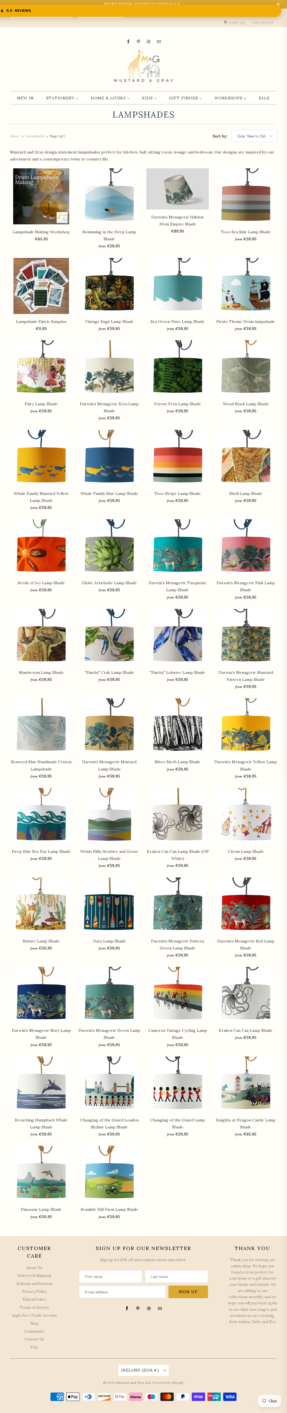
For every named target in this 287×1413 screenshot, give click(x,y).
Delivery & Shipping (34, 1275)
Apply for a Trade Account (34, 1315)
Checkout (263, 22)
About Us (34, 1267)
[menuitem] (25, 98)
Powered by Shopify (168, 1383)
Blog (34, 1323)
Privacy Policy (34, 1291)
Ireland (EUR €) (141, 1370)
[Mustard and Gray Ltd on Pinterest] (138, 41)
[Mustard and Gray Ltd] (143, 66)
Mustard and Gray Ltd (133, 1383)
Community (34, 1331)
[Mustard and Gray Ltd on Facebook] (128, 41)
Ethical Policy (34, 1299)
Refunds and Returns (34, 1283)
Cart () (236, 22)
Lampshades (143, 114)
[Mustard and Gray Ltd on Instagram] (148, 41)
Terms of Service (34, 1307)
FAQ (34, 1347)
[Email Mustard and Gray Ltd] (158, 41)
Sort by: (221, 136)
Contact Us (34, 1339)
